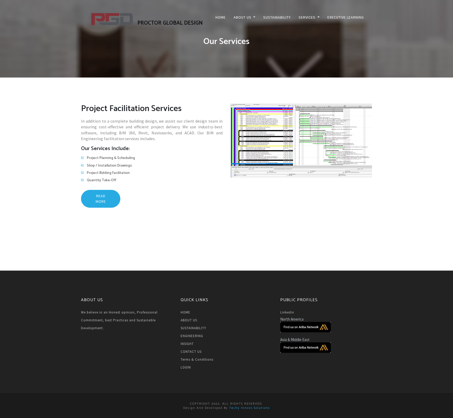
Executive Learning (345, 17)
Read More (101, 199)
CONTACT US (191, 351)
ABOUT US (189, 320)
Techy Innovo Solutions (249, 408)
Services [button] (307, 17)
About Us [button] (243, 17)
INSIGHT (187, 344)
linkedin (287, 312)
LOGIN (186, 367)
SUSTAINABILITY (193, 328)
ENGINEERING (192, 336)
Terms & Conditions (197, 359)
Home (220, 17)
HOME (185, 312)
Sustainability (277, 17)
